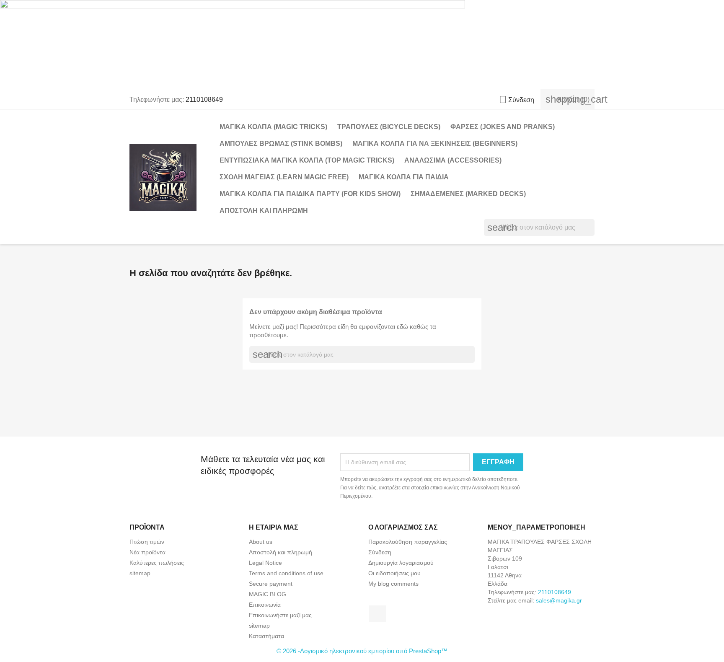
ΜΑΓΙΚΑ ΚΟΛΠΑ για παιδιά (404, 177)
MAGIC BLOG (267, 594)
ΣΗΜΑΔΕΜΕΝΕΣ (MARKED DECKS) (468, 193)
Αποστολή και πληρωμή (264, 210)
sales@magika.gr (559, 600)
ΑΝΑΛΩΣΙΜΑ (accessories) (453, 160)
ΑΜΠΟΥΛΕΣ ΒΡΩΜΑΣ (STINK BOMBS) (281, 143)
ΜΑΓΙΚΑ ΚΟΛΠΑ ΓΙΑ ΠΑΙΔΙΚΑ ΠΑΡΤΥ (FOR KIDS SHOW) (310, 193)
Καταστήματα (266, 636)
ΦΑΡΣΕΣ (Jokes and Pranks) (502, 126)
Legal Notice (265, 562)
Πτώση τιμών (146, 541)
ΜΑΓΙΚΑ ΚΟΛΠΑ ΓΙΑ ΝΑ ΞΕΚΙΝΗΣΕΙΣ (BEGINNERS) (434, 143)
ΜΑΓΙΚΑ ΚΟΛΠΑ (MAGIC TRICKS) (273, 126)
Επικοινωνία (265, 604)
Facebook (377, 613)
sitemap (139, 573)
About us (260, 541)
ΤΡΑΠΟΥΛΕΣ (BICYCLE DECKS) (388, 126)
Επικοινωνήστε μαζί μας (280, 615)
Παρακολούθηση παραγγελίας (407, 541)
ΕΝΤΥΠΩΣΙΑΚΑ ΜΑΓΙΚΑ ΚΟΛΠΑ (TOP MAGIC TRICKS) (307, 160)
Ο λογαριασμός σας (403, 527)
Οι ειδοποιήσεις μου (394, 573)
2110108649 (204, 99)
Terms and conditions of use (286, 573)
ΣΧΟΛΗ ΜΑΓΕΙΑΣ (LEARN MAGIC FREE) (284, 177)
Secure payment (270, 583)
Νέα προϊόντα (147, 552)
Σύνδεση (379, 552)
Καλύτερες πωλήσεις (156, 562)
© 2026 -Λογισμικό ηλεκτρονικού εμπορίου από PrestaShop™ (362, 650)
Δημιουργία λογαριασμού (401, 562)
